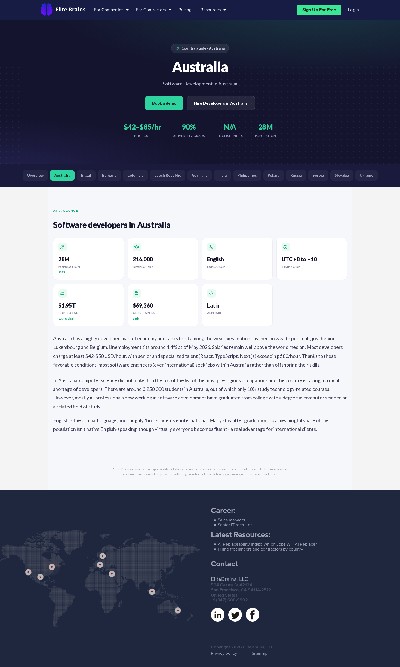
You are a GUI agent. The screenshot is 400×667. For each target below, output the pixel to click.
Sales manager (231, 520)
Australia (62, 175)
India (222, 175)
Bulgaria (109, 175)
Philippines (247, 175)
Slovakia (342, 175)
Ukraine (366, 175)
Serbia (318, 175)
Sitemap (259, 653)
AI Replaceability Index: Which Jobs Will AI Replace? (267, 544)
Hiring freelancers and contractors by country (260, 549)
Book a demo (164, 103)
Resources (211, 10)
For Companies (108, 10)
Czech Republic (167, 175)
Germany (199, 175)
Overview (35, 175)
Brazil (86, 175)
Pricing (185, 10)
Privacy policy (224, 653)
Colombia (135, 175)
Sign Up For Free (319, 10)
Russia (296, 175)
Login (353, 10)
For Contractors (151, 10)
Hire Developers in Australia (221, 103)
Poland (273, 175)
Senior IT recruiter (235, 525)
